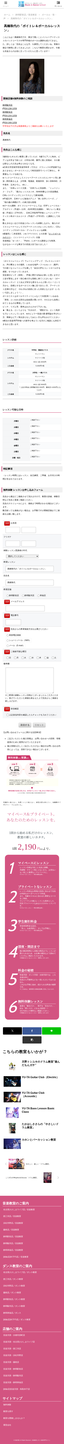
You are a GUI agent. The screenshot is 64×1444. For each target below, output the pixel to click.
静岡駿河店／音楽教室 (13, 1243)
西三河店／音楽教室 (12, 1216)
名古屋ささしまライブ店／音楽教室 (19, 1209)
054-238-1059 (10, 108)
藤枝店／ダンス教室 (12, 1292)
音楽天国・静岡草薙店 (13, 1382)
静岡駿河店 (7, 105)
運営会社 (7, 1425)
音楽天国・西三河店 (12, 1348)
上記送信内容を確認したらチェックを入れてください (32, 715)
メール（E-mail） (17, 645)
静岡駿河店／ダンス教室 (14, 1306)
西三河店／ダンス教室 (13, 1279)
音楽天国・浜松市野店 (13, 1355)
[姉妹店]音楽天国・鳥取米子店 (16, 1389)
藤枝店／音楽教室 (11, 1230)
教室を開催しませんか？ (14, 1418)
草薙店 (43, 595)
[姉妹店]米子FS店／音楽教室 (15, 1257)
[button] (32, 1040)
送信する (25, 725)
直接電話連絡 (15, 635)
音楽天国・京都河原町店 (14, 1335)
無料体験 (7, 1405)
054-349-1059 (10, 123)
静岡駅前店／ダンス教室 (14, 1299)
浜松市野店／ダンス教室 (14, 1286)
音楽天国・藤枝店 (11, 1362)
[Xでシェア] (12, 1031)
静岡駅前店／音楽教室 (13, 1236)
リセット (39, 725)
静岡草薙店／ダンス (12, 1313)
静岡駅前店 (7, 112)
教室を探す (8, 1411)
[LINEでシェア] (51, 1031)
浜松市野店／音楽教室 (13, 1223)
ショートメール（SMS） (20, 640)
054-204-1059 (10, 116)
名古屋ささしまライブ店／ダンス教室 (20, 1272)
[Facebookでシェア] (32, 1031)
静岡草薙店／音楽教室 (13, 1250)
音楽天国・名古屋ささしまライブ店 (19, 1342)
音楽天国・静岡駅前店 (13, 1369)
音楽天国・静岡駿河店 (13, 1375)
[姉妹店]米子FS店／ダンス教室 (16, 1319)
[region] (32, 911)
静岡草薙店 (7, 119)
